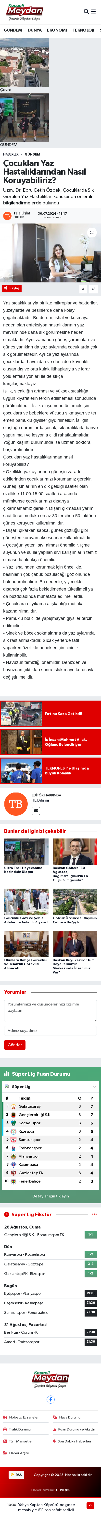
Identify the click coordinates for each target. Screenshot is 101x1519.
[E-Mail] (36, 811)
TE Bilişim (40, 800)
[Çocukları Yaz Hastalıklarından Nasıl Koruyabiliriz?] (50, 252)
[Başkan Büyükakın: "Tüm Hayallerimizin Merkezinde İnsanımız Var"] (75, 944)
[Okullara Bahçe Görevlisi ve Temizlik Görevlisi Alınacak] (26, 944)
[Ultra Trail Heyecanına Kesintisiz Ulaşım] (26, 851)
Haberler (11, 154)
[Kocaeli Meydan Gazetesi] (25, 12)
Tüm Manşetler (21, 1441)
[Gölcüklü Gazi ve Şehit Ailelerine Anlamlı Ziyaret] (26, 902)
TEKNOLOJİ (83, 30)
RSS (18, 1475)
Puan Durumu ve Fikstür (76, 1429)
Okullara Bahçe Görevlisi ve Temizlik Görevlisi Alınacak (25, 964)
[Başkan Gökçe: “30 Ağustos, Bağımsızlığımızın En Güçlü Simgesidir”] (75, 851)
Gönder (15, 1045)
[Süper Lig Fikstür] (94, 1215)
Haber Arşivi (19, 1453)
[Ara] (86, 12)
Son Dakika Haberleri (74, 1441)
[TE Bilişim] (16, 804)
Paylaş (15, 288)
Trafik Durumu (20, 1429)
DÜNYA (34, 30)
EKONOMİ (57, 30)
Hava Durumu (69, 1417)
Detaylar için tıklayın (50, 1196)
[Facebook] (51, 1400)
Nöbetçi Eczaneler (24, 1417)
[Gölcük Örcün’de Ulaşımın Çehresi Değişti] (75, 902)
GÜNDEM (13, 30)
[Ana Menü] (93, 12)
